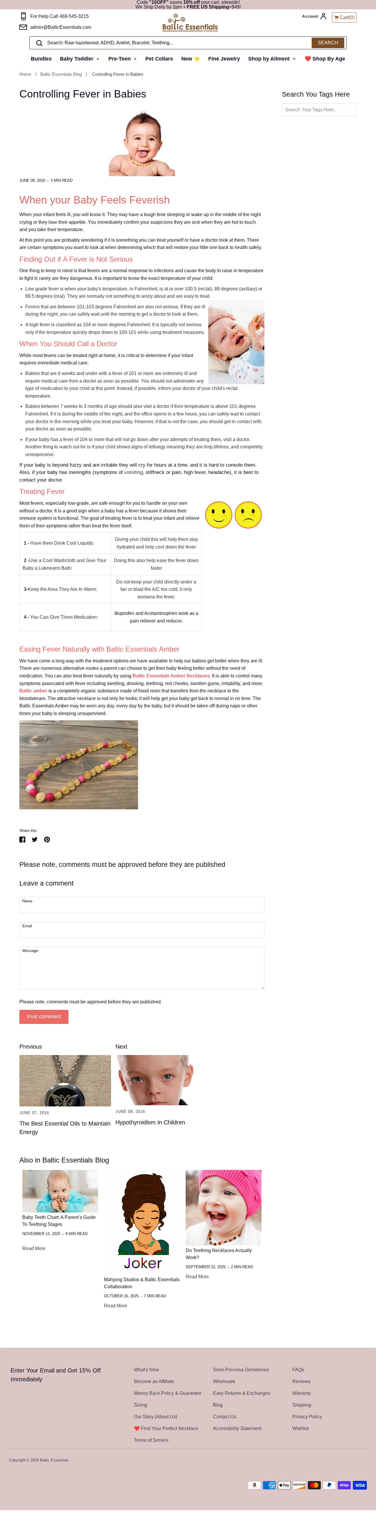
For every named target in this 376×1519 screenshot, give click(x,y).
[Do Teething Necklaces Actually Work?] (223, 1208)
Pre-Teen (120, 59)
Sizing (140, 1404)
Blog (218, 1404)
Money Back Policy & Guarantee (168, 1393)
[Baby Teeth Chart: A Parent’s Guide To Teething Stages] (60, 1191)
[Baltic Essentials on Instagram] (363, 1460)
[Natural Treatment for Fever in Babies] (78, 807)
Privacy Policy (307, 1416)
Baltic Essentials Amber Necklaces (171, 675)
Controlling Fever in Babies (117, 74)
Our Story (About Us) (155, 1416)
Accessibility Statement (237, 1428)
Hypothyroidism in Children (150, 1122)
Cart (347, 17)
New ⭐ (190, 59)
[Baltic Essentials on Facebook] (347, 1460)
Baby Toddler (77, 59)
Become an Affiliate (154, 1381)
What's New (146, 1369)
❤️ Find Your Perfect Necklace (166, 1428)
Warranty (301, 1393)
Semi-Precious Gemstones (241, 1369)
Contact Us (224, 1416)
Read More (34, 1248)
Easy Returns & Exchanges (241, 1393)
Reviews (301, 1381)
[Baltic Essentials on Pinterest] (355, 1460)
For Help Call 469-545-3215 (59, 16)
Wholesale (224, 1381)
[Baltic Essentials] (196, 23)
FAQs (298, 1369)
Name (27, 901)
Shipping (301, 1404)
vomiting (133, 472)
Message (30, 951)
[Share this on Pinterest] (47, 839)
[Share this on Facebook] (22, 839)
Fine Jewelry (224, 59)
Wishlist (300, 1428)
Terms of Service (151, 1440)
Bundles (41, 59)
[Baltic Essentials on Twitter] (340, 1460)
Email (27, 926)
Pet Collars (159, 59)
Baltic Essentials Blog (61, 74)
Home (25, 74)
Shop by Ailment (269, 59)
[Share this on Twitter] (35, 839)
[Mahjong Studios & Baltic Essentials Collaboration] (142, 1222)
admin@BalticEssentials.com (60, 27)
